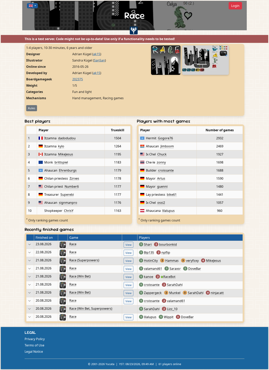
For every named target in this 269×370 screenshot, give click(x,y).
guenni (162, 186)
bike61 (172, 194)
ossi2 (161, 202)
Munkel (174, 293)
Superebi (67, 194)
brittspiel (61, 162)
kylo (61, 146)
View (128, 245)
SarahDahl (175, 285)
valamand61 (153, 268)
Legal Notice (34, 351)
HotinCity (151, 260)
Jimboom (167, 146)
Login (235, 6)
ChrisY (68, 210)
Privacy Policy (35, 339)
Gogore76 (165, 138)
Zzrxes (74, 178)
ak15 (96, 54)
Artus (161, 178)
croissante (166, 170)
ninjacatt (217, 293)
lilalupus (168, 210)
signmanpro (68, 202)
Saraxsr (175, 268)
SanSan (99, 60)
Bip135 (149, 252)
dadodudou (67, 138)
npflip (165, 252)
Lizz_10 (172, 309)
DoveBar (194, 268)
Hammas (172, 260)
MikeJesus (65, 154)
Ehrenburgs (68, 170)
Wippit (168, 317)
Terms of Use (34, 345)
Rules (31, 108)
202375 (77, 79)
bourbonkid (168, 244)
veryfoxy (192, 260)
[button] (32, 5)
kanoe (148, 277)
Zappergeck (153, 293)
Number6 (72, 186)
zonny (161, 162)
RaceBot (169, 277)
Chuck (162, 154)
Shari (148, 244)
